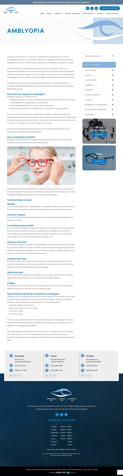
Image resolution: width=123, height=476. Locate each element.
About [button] (49, 14)
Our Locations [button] (112, 14)
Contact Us (99, 161)
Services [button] (58, 14)
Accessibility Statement (75, 469)
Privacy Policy (87, 469)
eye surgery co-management (96, 105)
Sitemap (95, 469)
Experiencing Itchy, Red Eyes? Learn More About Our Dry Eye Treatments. (61, 2)
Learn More (99, 134)
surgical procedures (92, 95)
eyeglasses (89, 85)
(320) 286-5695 (56, 366)
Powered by (52, 472)
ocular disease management (96, 109)
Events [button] (100, 14)
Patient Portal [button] (88, 14)
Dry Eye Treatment (72, 14)
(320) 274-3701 (20, 366)
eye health (89, 90)
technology (89, 114)
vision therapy (90, 70)
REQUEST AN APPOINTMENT (110, 8)
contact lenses (91, 80)
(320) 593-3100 (92, 366)
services (88, 75)
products (88, 100)
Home (42, 14)
